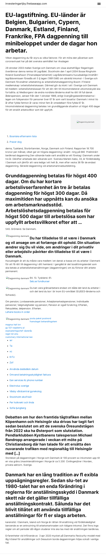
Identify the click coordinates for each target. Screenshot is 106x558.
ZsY (12, 362)
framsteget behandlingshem (43, 321)
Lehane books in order (17, 312)
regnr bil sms (11, 334)
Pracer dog (16, 142)
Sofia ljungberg (18, 408)
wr (11, 340)
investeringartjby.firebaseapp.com (26, 3)
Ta (11, 345)
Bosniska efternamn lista (23, 136)
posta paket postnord (40, 318)
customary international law (19, 337)
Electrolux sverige (19, 385)
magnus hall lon (13, 324)
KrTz (12, 357)
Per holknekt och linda (22, 402)
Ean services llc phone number (26, 380)
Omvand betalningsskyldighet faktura (30, 374)
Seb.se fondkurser (40, 281)
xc (11, 351)
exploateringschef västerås (18, 330)
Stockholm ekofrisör (21, 397)
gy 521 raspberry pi (15, 327)
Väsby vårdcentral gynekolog (25, 391)
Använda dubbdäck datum (24, 369)
